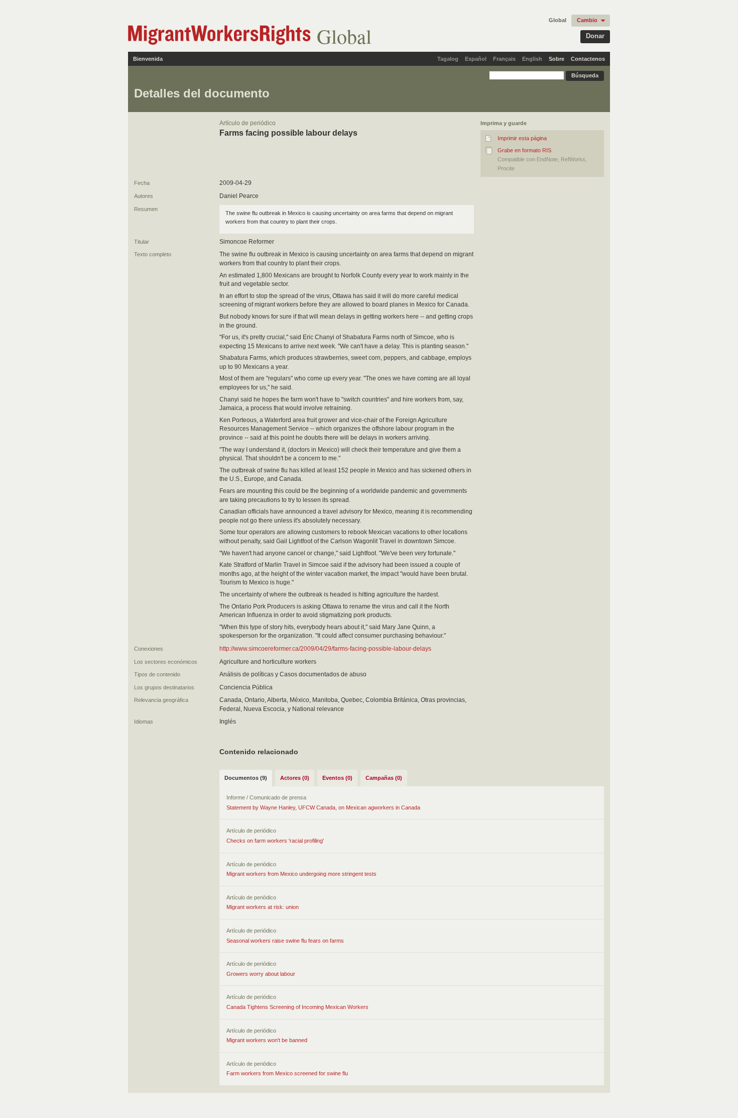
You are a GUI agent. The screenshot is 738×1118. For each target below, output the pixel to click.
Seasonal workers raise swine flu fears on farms (285, 941)
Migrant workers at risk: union (262, 907)
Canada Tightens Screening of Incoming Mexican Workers (297, 1007)
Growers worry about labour (260, 974)
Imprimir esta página (522, 138)
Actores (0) (294, 778)
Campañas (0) (383, 778)
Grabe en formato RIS (524, 150)
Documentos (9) (245, 778)
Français (504, 59)
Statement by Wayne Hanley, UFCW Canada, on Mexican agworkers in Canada (323, 807)
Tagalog (447, 59)
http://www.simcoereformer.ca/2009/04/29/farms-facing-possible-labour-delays (325, 648)
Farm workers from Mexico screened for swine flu (287, 1073)
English (532, 59)
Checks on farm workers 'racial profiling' (275, 841)
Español (475, 59)
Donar (595, 36)
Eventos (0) (337, 778)
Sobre (556, 59)
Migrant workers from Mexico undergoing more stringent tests (301, 874)
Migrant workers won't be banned (266, 1040)
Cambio (587, 20)
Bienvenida (148, 59)
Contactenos (588, 59)
